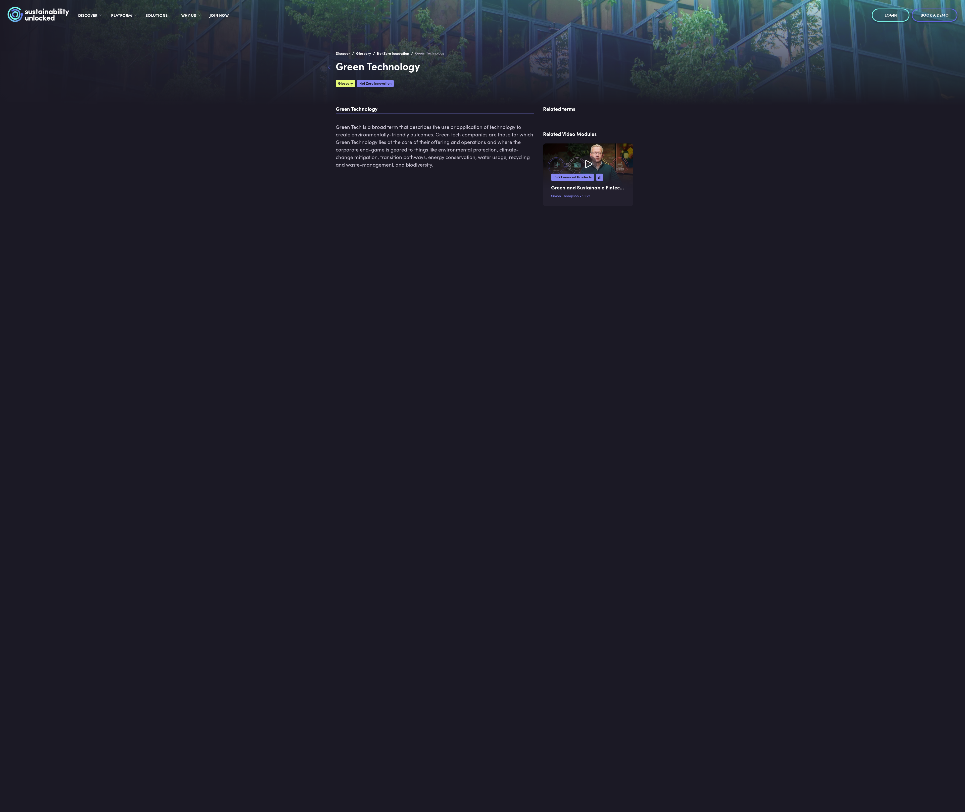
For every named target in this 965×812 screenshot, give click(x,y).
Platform (121, 15)
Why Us (188, 15)
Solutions (157, 15)
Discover (88, 15)
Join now (219, 15)
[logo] (38, 15)
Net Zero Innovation (375, 83)
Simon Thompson (565, 195)
